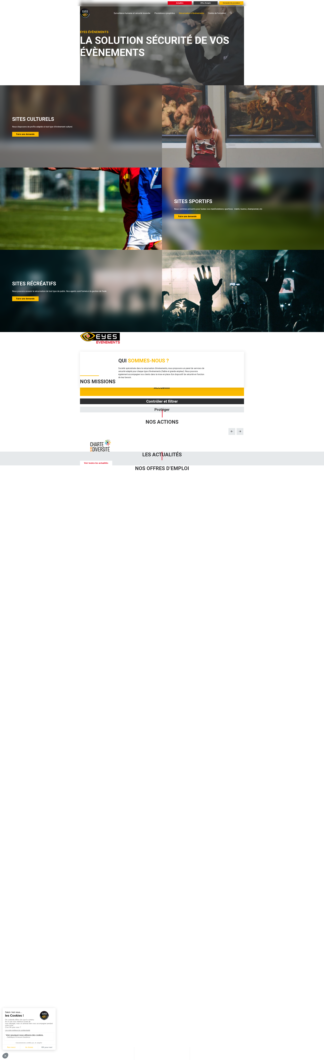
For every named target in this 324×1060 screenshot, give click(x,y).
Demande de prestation (231, 3)
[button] (231, 431)
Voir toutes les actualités (96, 463)
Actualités (179, 3)
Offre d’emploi (205, 3)
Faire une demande (25, 134)
